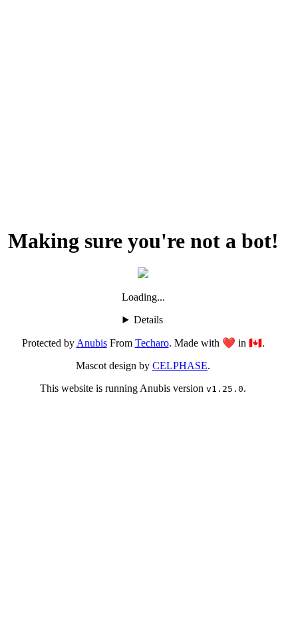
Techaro (152, 343)
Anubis (91, 343)
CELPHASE (180, 365)
